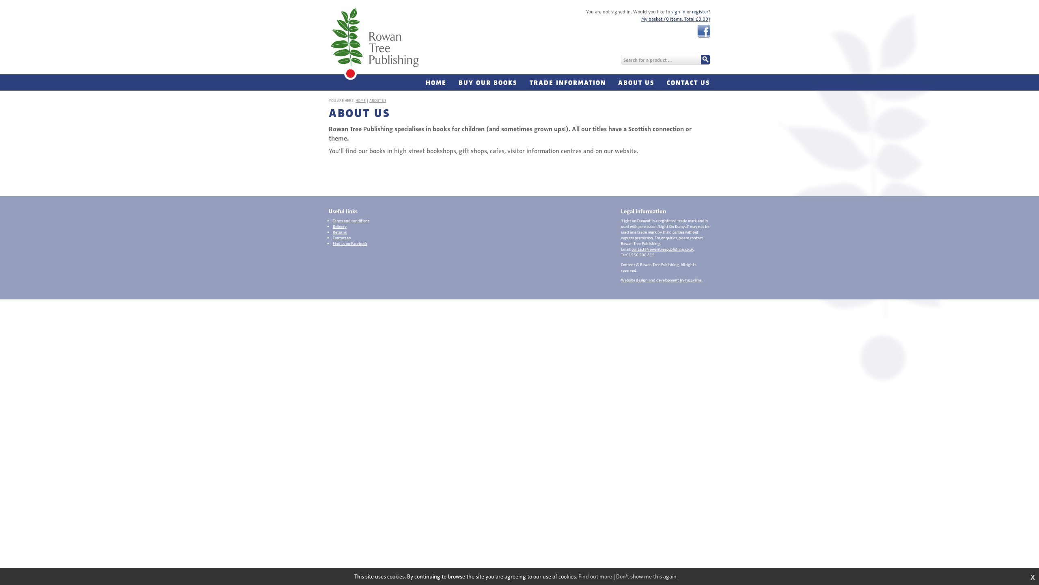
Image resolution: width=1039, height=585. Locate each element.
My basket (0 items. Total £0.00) (675, 19)
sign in (678, 12)
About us (377, 100)
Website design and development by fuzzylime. (662, 280)
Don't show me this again (646, 576)
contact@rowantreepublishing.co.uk (663, 249)
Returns (340, 232)
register (700, 12)
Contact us (342, 238)
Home (361, 100)
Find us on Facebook (350, 243)
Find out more (595, 576)
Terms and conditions (351, 221)
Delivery (340, 226)
